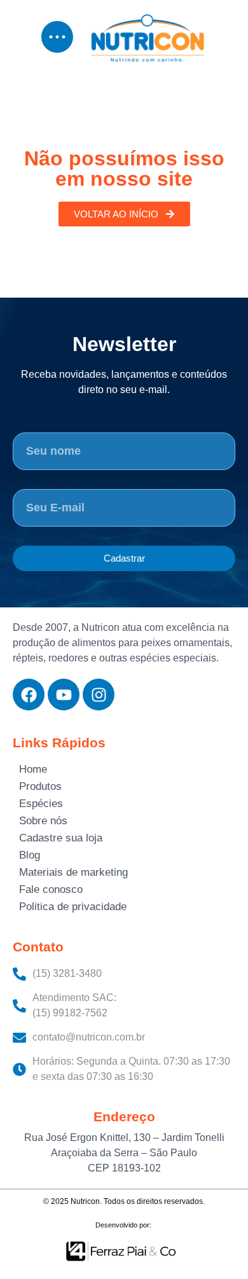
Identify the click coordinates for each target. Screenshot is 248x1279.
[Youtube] (63, 694)
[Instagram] (98, 694)
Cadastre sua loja (60, 838)
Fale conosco (51, 889)
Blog (29, 855)
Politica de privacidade (73, 907)
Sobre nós (43, 821)
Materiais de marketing (73, 872)
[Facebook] (29, 694)
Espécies (41, 804)
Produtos (40, 786)
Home (33, 769)
